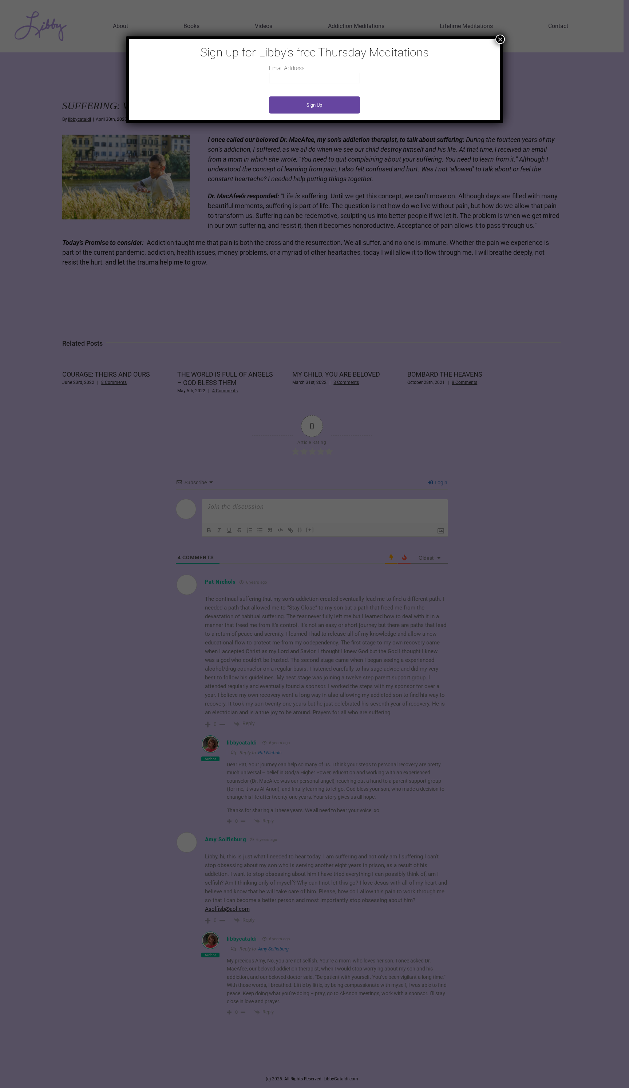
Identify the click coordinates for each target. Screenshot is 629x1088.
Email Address (287, 68)
